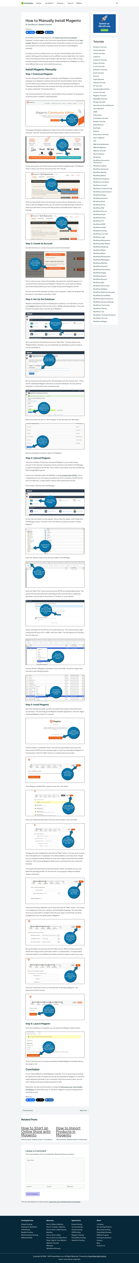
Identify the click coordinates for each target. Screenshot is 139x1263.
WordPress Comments (101, 182)
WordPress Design (99, 195)
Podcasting (97, 115)
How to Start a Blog (53, 1235)
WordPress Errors (99, 205)
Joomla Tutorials (99, 92)
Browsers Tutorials (99, 47)
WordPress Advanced (100, 169)
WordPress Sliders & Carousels (104, 292)
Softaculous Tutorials (100, 134)
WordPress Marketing (100, 247)
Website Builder (26, 1238)
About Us (71, 3)
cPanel (31, 306)
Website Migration (99, 147)
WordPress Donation (100, 198)
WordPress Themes (100, 308)
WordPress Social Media (101, 295)
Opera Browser (98, 108)
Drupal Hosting (77, 1224)
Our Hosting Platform (104, 1227)
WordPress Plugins (99, 273)
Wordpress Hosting (100, 231)
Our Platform (49, 3)
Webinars (49, 1246)
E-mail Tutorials (99, 66)
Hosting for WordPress (29, 1227)
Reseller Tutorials (99, 121)
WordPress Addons (100, 166)
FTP (36, 470)
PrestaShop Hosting (79, 1238)
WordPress (97, 157)
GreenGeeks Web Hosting (97, 1256)
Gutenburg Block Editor (101, 89)
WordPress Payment (100, 266)
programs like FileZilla (69, 475)
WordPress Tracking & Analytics (104, 315)
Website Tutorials (99, 151)
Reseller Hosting (27, 1232)
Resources (60, 3)
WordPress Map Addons (101, 244)
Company (100, 1224)
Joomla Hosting (77, 1227)
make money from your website (66, 38)
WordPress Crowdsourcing (102, 188)
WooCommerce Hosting (29, 1235)
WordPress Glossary (53, 1248)
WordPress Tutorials (100, 318)
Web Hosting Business (101, 144)
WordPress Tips (98, 312)
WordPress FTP (98, 221)
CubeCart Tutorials (100, 60)
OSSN (95, 112)
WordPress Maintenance (101, 240)
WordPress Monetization (102, 257)
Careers (99, 1240)
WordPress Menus (99, 253)
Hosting (38, 3)
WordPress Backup (100, 172)
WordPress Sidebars (100, 289)
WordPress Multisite (100, 263)
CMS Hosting (76, 1232)
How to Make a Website (54, 1224)
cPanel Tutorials (99, 53)
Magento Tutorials (45, 24)
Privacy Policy (76, 1259)
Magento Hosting (78, 1235)
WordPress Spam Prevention (103, 299)
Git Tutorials (97, 86)
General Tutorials (99, 83)
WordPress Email (99, 201)
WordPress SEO (98, 282)
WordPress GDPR (99, 224)
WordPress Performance (101, 270)
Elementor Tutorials (100, 70)
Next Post (84, 1110)
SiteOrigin (96, 128)
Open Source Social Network (103, 105)
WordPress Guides (99, 227)
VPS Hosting (25, 1230)
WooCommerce (98, 154)
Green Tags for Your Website (56, 1240)
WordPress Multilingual (101, 260)
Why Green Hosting (103, 1230)
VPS (94, 141)
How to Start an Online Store (56, 1238)
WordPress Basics (99, 175)
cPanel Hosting (77, 1230)
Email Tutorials (98, 73)
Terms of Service (68, 1259)
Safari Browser (98, 125)
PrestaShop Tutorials (100, 118)
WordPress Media (99, 250)
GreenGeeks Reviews (104, 1232)
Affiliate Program (103, 1235)
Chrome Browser (99, 50)
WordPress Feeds (99, 214)
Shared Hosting (26, 1224)
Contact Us (101, 1246)
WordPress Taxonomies (101, 305)
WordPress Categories (101, 179)
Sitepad (96, 131)
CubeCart (96, 57)
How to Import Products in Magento (68, 1131)
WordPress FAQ (98, 208)
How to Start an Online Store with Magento (36, 1131)
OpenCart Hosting (78, 1240)
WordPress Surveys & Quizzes (103, 302)
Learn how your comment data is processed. (64, 1202)
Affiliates (79, 3)
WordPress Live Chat (100, 234)
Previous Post (27, 1110)
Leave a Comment (26, 1139)
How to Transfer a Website (55, 1227)
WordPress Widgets (100, 321)
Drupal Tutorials (99, 63)
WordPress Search (99, 276)
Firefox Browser (98, 79)
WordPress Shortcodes (101, 286)
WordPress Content (100, 185)
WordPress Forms (99, 218)
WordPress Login (99, 237)
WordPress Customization (102, 192)
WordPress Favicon (100, 211)
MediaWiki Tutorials (100, 99)
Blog (98, 1243)
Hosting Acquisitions (104, 1238)
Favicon (96, 76)
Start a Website (98, 138)
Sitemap (61, 1259)
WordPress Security (100, 279)
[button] (42, 3)
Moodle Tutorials (99, 102)
